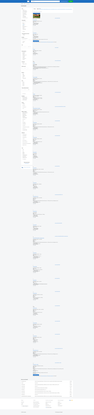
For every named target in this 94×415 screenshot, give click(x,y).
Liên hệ (22, 404)
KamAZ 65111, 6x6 (35, 196)
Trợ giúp (22, 403)
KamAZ (34, 49)
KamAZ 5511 (34, 280)
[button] (33, 25)
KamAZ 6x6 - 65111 (35, 364)
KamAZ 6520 (34, 152)
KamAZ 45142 (35, 137)
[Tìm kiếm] (31, 1)
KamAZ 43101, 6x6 (35, 350)
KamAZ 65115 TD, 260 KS (36, 108)
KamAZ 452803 (35, 77)
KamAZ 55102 (35, 266)
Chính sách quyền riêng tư (36, 403)
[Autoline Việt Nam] (23, 1)
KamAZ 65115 (35, 293)
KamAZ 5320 (23, 394)
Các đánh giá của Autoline (36, 405)
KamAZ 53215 (23, 386)
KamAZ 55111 (35, 122)
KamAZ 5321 (34, 182)
